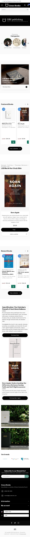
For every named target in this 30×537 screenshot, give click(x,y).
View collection (14, 148)
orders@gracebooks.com (10, 495)
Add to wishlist (14, 234)
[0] (28, 5)
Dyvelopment (23, 534)
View (14, 229)
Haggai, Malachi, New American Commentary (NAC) (8, 273)
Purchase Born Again (15, 398)
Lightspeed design (14, 534)
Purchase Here (15, 335)
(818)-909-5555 (8, 491)
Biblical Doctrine (7, 124)
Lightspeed (6, 534)
